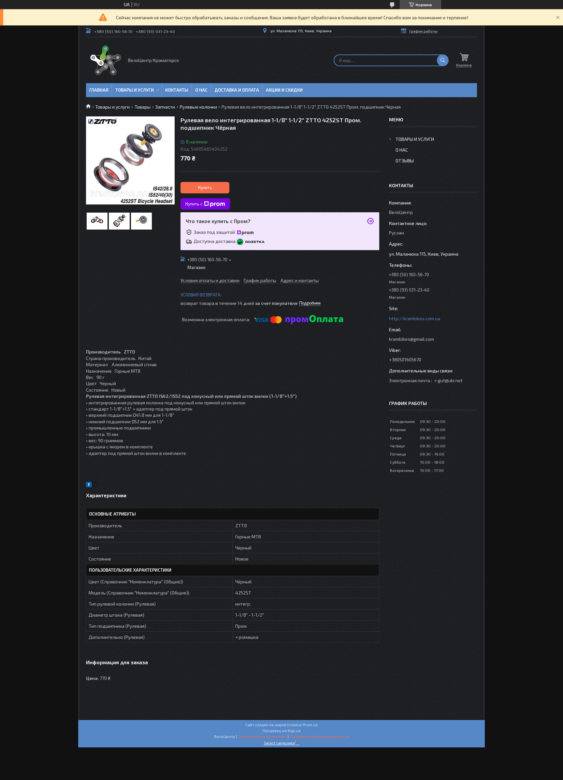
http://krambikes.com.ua (414, 318)
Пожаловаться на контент (262, 736)
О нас (201, 90)
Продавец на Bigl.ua (282, 730)
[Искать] (443, 60)
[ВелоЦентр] (105, 60)
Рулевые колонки (198, 107)
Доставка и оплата (236, 90)
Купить (205, 187)
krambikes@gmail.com (411, 339)
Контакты (176, 90)
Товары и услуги (134, 90)
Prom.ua (310, 724)
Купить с (193, 203)
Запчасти (165, 107)
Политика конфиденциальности (319, 736)
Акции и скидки (284, 90)
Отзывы (405, 160)
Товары (143, 107)
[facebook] (89, 485)
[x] (95, 485)
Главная (98, 90)
